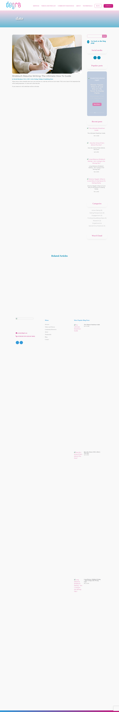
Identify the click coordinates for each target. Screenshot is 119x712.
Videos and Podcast (48, 6)
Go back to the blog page (98, 42)
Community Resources (66, 6)
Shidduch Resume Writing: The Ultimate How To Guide (41, 76)
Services (36, 6)
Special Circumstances (96, 226)
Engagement (96, 215)
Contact (108, 6)
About (78, 6)
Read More (97, 104)
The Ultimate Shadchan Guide (96, 133)
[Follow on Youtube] (99, 57)
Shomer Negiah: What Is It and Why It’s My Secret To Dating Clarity (96, 187)
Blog (98, 6)
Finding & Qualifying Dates (46, 79)
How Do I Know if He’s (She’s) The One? (96, 148)
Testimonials (87, 6)
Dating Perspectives (96, 213)
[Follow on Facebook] (95, 57)
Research (96, 220)
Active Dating (34, 79)
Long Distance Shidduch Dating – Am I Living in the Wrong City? (96, 167)
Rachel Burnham (18, 79)
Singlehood (96, 223)
